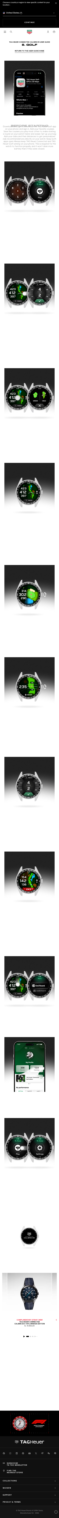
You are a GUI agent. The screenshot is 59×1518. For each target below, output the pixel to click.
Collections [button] (10, 1481)
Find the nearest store (15, 1472)
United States (13, 13)
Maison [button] (7, 1488)
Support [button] (7, 1495)
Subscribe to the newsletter (17, 1464)
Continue (40, 22)
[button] (48, 32)
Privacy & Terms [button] (12, 1502)
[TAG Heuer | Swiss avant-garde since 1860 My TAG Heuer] (29, 1442)
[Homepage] (29, 31)
